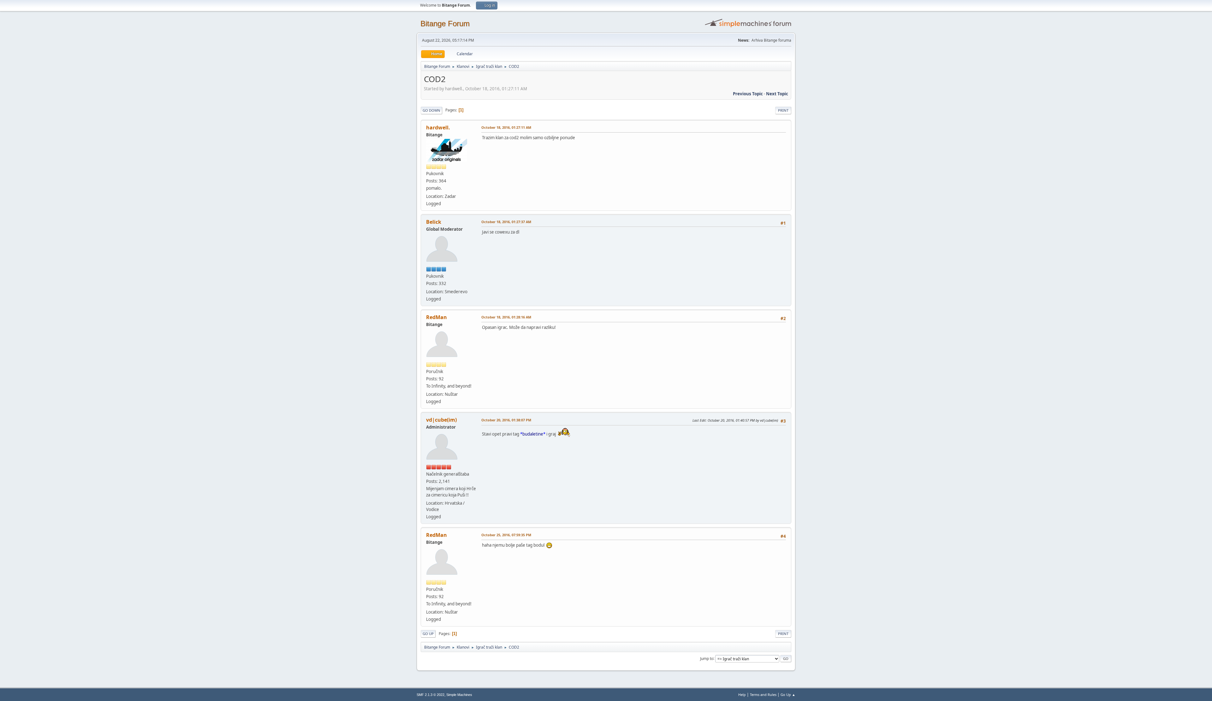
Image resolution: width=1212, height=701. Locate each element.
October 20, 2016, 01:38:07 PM (506, 420)
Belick (433, 221)
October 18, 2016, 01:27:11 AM (506, 127)
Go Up (428, 633)
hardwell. (438, 127)
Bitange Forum (445, 23)
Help (742, 694)
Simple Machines (459, 695)
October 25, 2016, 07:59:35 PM (506, 534)
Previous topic (748, 94)
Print (783, 110)
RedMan (436, 317)
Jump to (706, 658)
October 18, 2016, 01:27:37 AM (506, 221)
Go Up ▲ (788, 694)
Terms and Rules (763, 694)
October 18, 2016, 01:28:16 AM (506, 317)
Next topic (777, 94)
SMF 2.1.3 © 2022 (430, 695)
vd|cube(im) (441, 419)
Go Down (431, 110)
